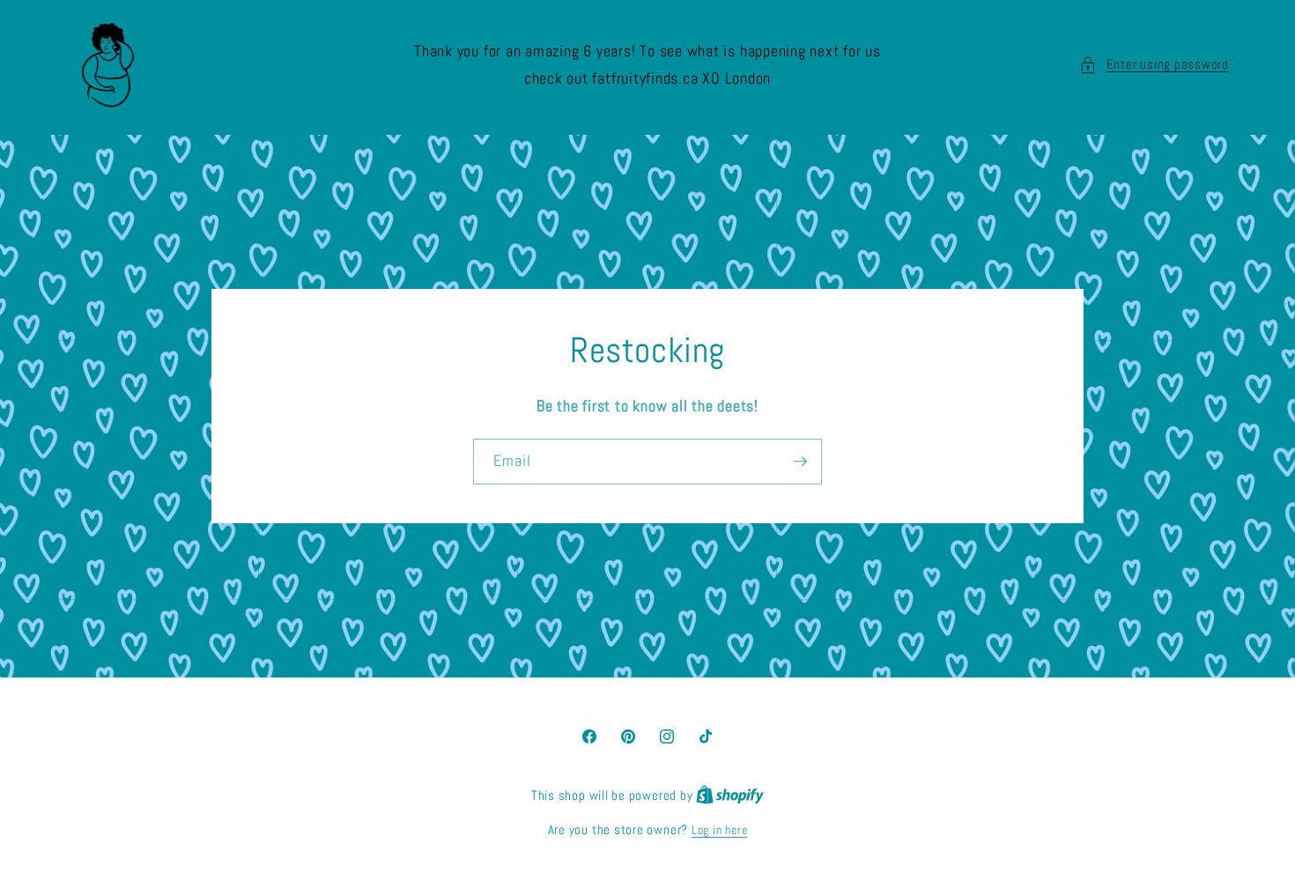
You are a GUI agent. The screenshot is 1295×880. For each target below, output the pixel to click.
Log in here (719, 830)
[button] (1154, 65)
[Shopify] (730, 795)
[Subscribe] (800, 461)
